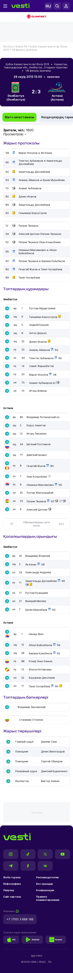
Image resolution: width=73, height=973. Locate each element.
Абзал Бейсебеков (40, 645)
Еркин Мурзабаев (36, 609)
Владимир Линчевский (31, 707)
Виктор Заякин (50, 781)
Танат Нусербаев (39, 686)
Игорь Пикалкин (36, 433)
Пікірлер (8, 890)
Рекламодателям (47, 877)
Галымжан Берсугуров (43, 317)
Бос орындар (44, 883)
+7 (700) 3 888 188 (20, 919)
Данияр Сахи (49, 741)
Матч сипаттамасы (19, 117)
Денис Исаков (38, 341)
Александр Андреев (38, 572)
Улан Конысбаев (37, 476)
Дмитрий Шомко (37, 454)
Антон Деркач (38, 333)
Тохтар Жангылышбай (40, 492)
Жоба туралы (12, 877)
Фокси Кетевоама (40, 669)
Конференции (45, 890)
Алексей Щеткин (37, 509)
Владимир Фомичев (37, 555)
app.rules (36, 955)
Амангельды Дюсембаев (41, 581)
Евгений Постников (38, 444)
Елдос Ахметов (36, 425)
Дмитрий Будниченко (54, 771)
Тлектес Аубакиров (41, 358)
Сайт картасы (12, 896)
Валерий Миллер (35, 601)
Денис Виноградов (53, 751)
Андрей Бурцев (39, 324)
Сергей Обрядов (51, 761)
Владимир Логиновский (41, 417)
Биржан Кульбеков (40, 653)
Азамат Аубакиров (40, 382)
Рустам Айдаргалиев (42, 308)
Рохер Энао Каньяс (41, 661)
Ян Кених (30, 564)
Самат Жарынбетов (41, 366)
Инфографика (12, 883)
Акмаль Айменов (39, 349)
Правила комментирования (47, 898)
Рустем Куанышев (36, 592)
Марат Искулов (38, 374)
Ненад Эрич (36, 634)
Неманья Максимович (40, 484)
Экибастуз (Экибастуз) (15, 97)
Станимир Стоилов (31, 719)
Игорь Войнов (38, 390)
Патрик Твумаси (36, 501)
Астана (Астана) (57, 97)
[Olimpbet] (36, 17)
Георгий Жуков (36, 465)
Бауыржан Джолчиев (42, 677)
